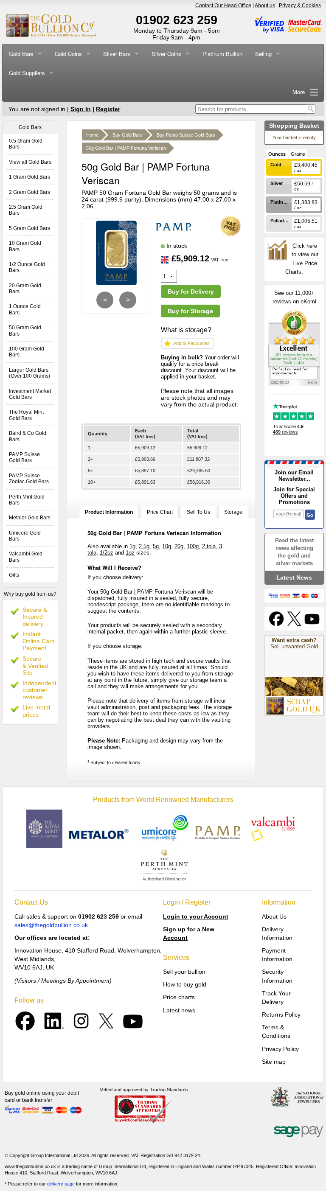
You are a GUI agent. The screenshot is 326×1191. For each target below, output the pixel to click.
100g (193, 546)
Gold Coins (68, 54)
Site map (274, 1061)
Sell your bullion (184, 971)
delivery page (61, 1183)
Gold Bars (21, 54)
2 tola (209, 546)
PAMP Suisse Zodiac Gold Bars (29, 479)
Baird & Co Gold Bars (27, 436)
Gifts (14, 575)
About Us (274, 916)
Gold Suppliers (27, 73)
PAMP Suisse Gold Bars (24, 457)
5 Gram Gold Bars (29, 228)
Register (108, 109)
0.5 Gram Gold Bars (25, 144)
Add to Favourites (191, 343)
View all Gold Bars (30, 162)
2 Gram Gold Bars (29, 192)
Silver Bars (116, 54)
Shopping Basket (294, 125)
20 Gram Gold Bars (25, 288)
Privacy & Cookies (300, 5)
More (298, 92)
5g (156, 546)
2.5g (144, 546)
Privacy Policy (280, 1048)
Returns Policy (281, 1014)
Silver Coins (166, 54)
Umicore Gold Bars (25, 536)
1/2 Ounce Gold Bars (27, 267)
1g (132, 546)
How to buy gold (184, 984)
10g (166, 546)
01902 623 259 (176, 20)
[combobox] (250, 109)
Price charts (179, 997)
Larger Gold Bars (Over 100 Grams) (29, 373)
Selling (263, 54)
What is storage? (186, 329)
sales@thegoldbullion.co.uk (51, 925)
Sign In (80, 109)
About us (265, 5)
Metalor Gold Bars (30, 518)
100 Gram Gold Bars (26, 352)
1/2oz (106, 552)
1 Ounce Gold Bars (25, 309)
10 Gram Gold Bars (25, 246)
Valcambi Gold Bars (25, 557)
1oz (130, 552)
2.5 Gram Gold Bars (25, 210)
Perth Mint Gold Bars (27, 500)
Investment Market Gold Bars (30, 394)
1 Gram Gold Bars (29, 177)
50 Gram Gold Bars (25, 330)
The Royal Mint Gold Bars (26, 415)
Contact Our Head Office (223, 5)
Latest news (179, 1010)
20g (178, 546)
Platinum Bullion (222, 54)
